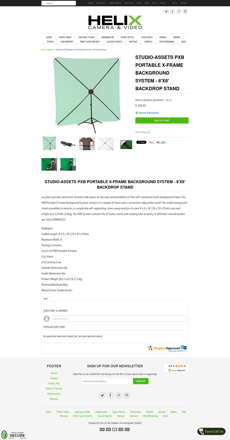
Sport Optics (127, 37)
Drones (177, 37)
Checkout (184, 3)
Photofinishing (166, 41)
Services (148, 41)
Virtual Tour (128, 3)
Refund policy (101, 3)
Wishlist (163, 3)
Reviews (90, 3)
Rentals (133, 41)
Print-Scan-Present (90, 41)
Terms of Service (115, 3)
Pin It (151, 142)
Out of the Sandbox (109, 423)
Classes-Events (114, 41)
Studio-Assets (145, 132)
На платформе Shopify (131, 423)
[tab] (45, 298)
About (147, 3)
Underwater (108, 37)
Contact (139, 3)
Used (183, 41)
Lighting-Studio (87, 37)
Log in (154, 3)
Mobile (163, 37)
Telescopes (147, 37)
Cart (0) (174, 3)
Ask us (168, 100)
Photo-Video (65, 37)
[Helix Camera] (115, 23)
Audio (49, 37)
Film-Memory (67, 41)
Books (50, 41)
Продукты (50, 49)
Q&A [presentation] (45, 298)
